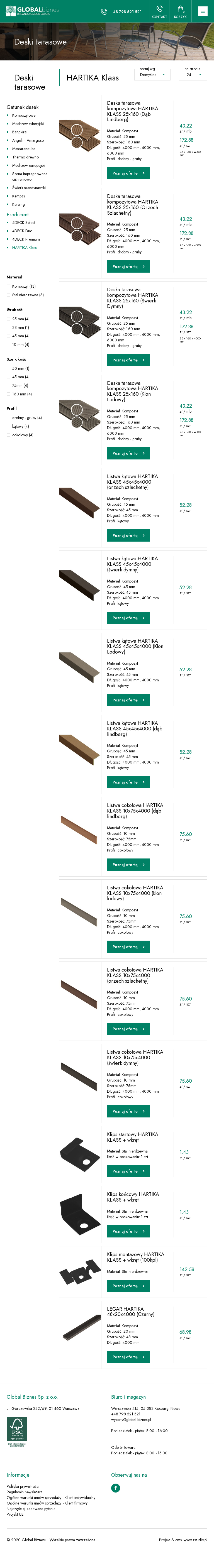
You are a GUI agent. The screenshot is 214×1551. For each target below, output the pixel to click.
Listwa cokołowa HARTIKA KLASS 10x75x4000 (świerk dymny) (135, 1057)
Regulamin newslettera (25, 1492)
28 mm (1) (20, 327)
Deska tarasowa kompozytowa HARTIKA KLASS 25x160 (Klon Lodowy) (132, 391)
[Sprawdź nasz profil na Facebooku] (115, 1487)
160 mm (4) (22, 394)
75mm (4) (20, 385)
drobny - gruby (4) (27, 417)
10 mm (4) (20, 344)
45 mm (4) (21, 336)
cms (178, 1540)
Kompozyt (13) (24, 286)
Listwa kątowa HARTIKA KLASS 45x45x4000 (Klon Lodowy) (135, 646)
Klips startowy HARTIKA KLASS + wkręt (132, 1137)
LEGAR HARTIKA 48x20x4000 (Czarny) (131, 1311)
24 (189, 74)
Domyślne (148, 74)
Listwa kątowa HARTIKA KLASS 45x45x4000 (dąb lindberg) (134, 729)
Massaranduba (23, 148)
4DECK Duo (22, 231)
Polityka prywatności (23, 1486)
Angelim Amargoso (28, 140)
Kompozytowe (23, 115)
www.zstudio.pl (195, 1540)
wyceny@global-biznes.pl (131, 1419)
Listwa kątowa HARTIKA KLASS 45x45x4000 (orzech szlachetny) (132, 482)
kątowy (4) (20, 426)
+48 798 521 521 (126, 11)
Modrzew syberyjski (28, 123)
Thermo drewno (25, 157)
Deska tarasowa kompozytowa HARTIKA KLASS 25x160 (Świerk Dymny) (132, 298)
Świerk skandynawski (29, 187)
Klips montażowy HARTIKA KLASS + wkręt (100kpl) (135, 1257)
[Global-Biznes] (32, 11)
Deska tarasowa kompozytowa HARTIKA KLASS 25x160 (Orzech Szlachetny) (132, 204)
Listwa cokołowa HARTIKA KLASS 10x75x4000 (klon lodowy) (135, 893)
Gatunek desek (22, 107)
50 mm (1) (20, 368)
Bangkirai (19, 132)
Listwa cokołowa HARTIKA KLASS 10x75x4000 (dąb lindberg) (135, 811)
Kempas (18, 196)
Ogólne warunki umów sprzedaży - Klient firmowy (47, 1503)
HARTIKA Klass (24, 247)
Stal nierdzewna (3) (28, 295)
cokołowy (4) (22, 435)
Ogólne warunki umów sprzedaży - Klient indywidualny (51, 1497)
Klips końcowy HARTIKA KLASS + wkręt (133, 1197)
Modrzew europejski (28, 165)
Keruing (18, 204)
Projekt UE (15, 1514)
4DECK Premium (26, 239)
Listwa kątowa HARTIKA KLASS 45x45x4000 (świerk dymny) (132, 564)
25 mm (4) (21, 319)
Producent (18, 214)
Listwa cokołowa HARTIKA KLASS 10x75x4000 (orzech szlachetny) (135, 975)
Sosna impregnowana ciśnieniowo (29, 176)
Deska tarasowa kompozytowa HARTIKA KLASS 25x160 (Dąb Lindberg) (132, 111)
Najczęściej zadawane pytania (31, 1508)
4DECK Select (23, 222)
